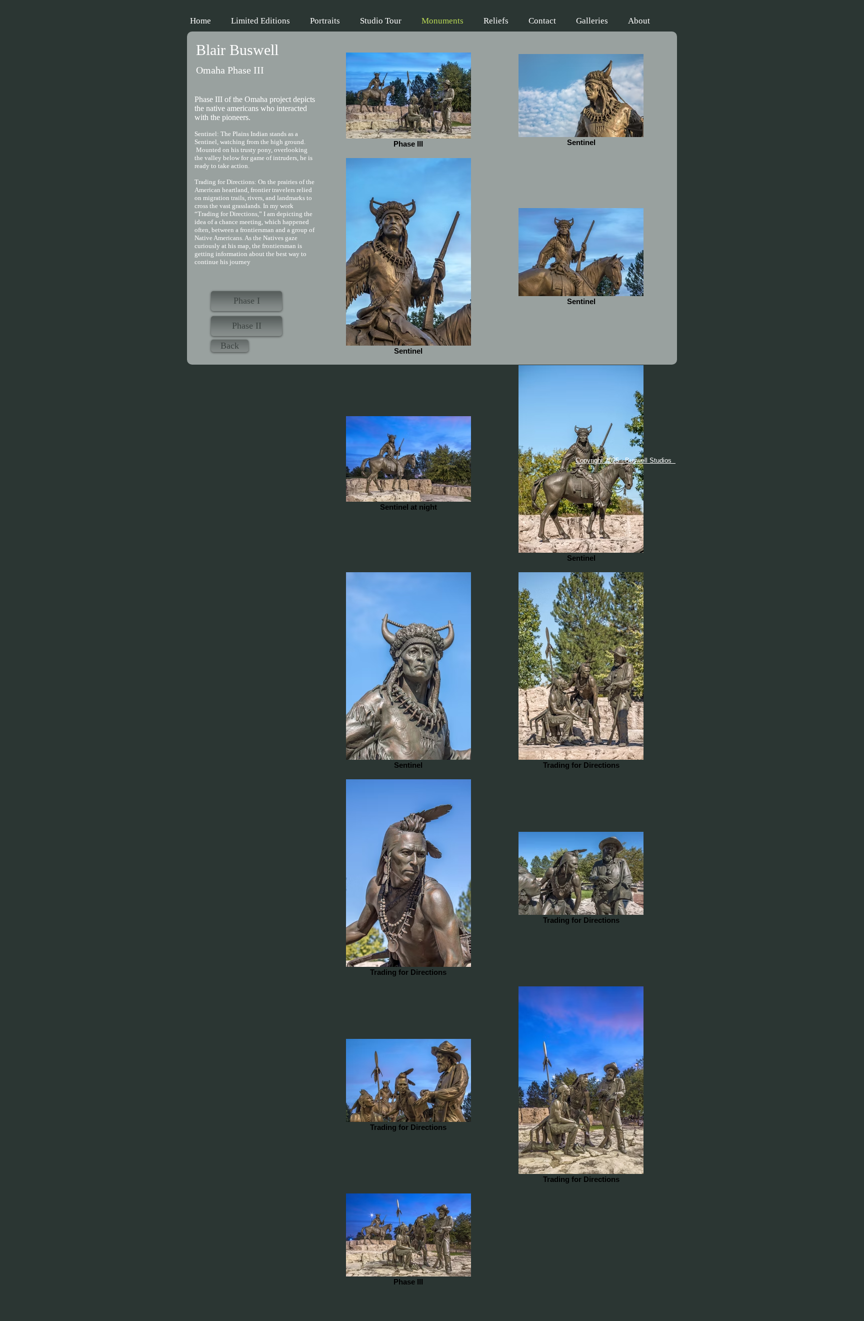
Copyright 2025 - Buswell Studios (626, 460)
